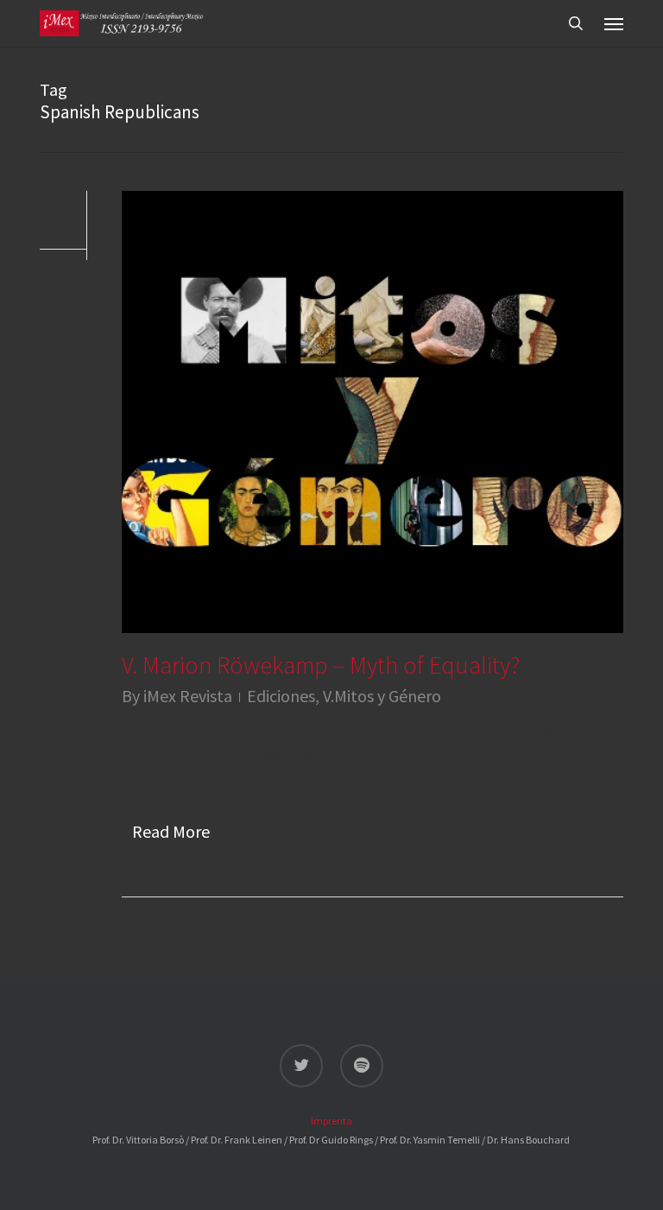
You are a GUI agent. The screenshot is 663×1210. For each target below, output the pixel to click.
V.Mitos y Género (382, 695)
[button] (613, 23)
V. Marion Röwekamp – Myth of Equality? (321, 665)
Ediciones (281, 695)
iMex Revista (187, 695)
